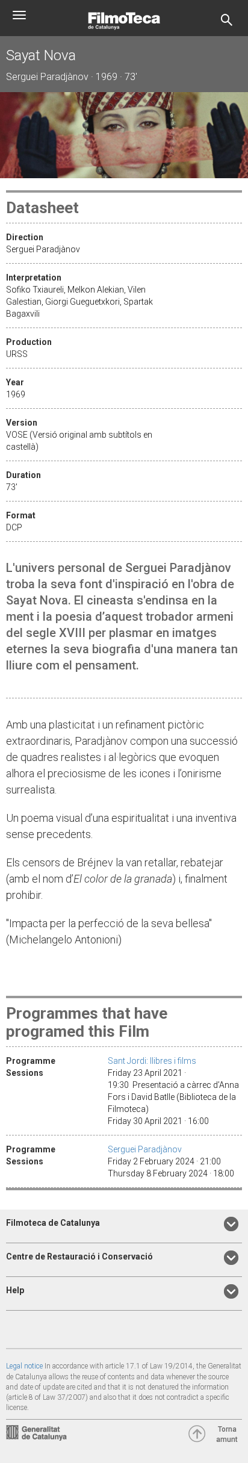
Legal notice (24, 1366)
